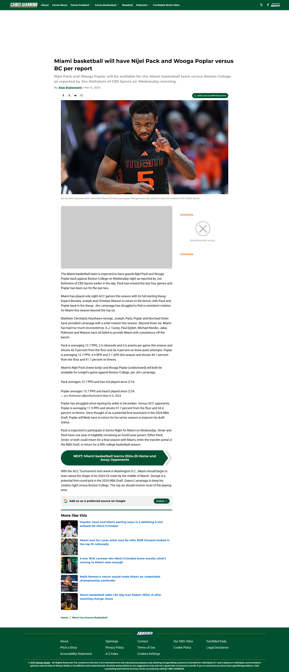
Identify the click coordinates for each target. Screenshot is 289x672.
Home (64, 617)
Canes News (59, 5)
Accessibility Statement (76, 653)
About (45, 5)
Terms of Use (146, 647)
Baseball (127, 5)
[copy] (81, 95)
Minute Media (43, 662)
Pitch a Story (68, 647)
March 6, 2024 (112, 396)
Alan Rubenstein (70, 87)
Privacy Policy (114, 647)
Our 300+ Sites (183, 641)
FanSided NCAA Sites (166, 5)
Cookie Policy (182, 647)
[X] (261, 4)
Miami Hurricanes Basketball (89, 617)
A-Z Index (111, 653)
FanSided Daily (216, 641)
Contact (142, 641)
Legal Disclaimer (218, 647)
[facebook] (268, 4)
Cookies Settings (148, 653)
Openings (111, 641)
